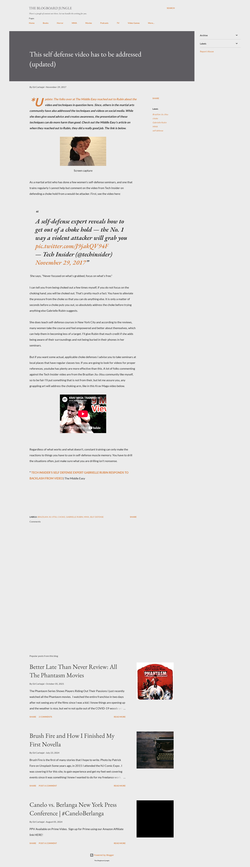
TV (118, 23)
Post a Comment (48, 785)
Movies (88, 23)
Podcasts (104, 23)
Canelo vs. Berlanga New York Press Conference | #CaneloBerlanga (73, 808)
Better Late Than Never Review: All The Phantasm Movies (73, 670)
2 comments (45, 716)
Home (31, 23)
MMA (74, 23)
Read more (120, 716)
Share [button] (155, 98)
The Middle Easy (86, 99)
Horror (60, 23)
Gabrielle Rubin (159, 122)
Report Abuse (207, 51)
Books (45, 23)
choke (155, 118)
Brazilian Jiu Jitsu (160, 114)
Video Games (134, 23)
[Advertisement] (78, 618)
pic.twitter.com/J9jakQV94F (71, 246)
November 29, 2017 (60, 262)
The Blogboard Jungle (50, 8)
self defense (157, 130)
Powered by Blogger (103, 855)
